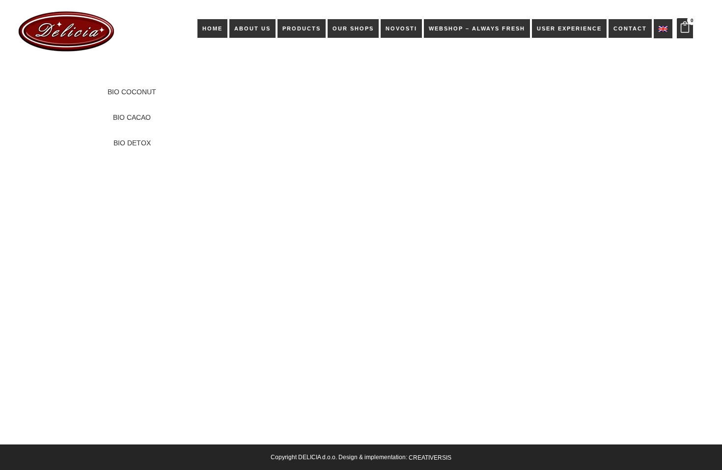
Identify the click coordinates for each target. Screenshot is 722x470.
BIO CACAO (132, 117)
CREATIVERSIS (430, 457)
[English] (663, 28)
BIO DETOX (132, 143)
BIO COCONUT (132, 92)
